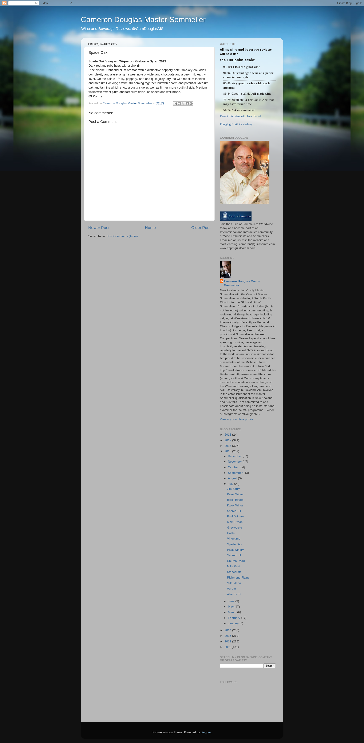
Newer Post (98, 227)
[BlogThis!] (179, 103)
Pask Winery (235, 516)
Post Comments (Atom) (122, 236)
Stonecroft (234, 571)
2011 (228, 647)
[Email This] (175, 103)
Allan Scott (234, 594)
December (235, 456)
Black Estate (235, 499)
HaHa (231, 533)
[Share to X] (183, 103)
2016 (228, 445)
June (231, 601)
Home (150, 227)
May (231, 606)
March (232, 612)
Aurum (231, 588)
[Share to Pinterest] (191, 103)
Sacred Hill (234, 511)
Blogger (206, 732)
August (233, 478)
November (235, 461)
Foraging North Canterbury (236, 124)
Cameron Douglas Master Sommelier (143, 19)
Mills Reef (233, 566)
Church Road (236, 561)
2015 (228, 451)
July (231, 484)
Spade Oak (234, 544)
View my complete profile (236, 419)
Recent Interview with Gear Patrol (240, 116)
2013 (228, 635)
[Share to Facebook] (187, 103)
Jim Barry (233, 488)
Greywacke (234, 527)
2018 (228, 434)
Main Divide (235, 522)
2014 (228, 630)
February (234, 617)
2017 (228, 440)
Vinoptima (233, 538)
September (236, 472)
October (234, 467)
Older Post (200, 227)
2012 (228, 641)
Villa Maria (234, 583)
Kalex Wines (235, 494)
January (234, 623)
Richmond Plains (238, 577)
